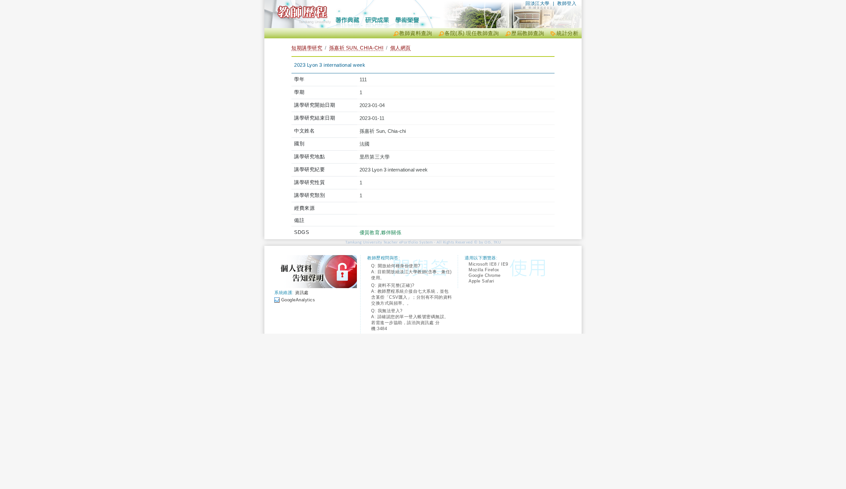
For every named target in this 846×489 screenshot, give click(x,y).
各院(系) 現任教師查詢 (471, 33)
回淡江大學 (537, 3)
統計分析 (567, 33)
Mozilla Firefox (484, 269)
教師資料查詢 (415, 33)
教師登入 (566, 3)
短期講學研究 (306, 48)
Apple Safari (481, 281)
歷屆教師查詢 (527, 33)
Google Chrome (485, 275)
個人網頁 (400, 48)
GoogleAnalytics (298, 299)
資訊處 (302, 292)
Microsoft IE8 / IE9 (488, 264)
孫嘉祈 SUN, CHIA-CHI (356, 48)
